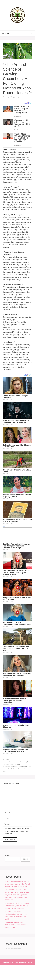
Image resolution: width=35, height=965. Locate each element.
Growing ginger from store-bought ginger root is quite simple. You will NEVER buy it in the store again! (17, 884)
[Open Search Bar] (32, 33)
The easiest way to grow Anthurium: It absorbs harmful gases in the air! (15, 924)
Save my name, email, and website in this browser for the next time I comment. (17, 831)
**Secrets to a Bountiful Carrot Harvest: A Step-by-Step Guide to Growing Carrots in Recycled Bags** (17, 769)
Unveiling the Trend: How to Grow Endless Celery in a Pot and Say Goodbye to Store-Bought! (17, 905)
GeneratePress (28, 962)
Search (7, 855)
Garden (7, 759)
